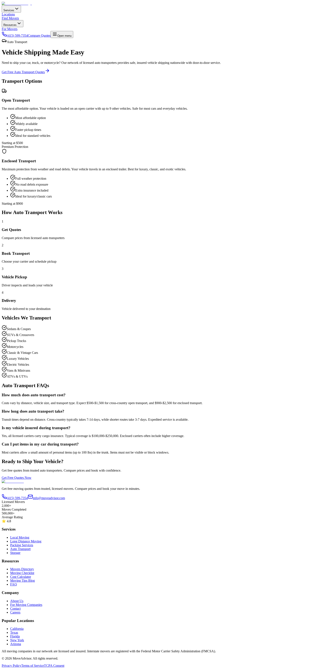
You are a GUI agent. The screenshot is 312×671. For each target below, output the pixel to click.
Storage (15, 553)
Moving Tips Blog (22, 580)
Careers (15, 612)
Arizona (15, 644)
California (17, 628)
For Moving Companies (26, 605)
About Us (16, 601)
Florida (15, 636)
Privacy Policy (11, 665)
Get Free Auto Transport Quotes (23, 72)
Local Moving (19, 537)
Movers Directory (22, 569)
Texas (14, 632)
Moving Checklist (22, 573)
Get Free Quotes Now (16, 477)
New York (17, 640)
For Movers (9, 29)
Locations (8, 14)
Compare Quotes (39, 35)
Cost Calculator (20, 577)
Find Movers (10, 18)
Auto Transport (20, 549)
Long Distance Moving (25, 541)
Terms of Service (32, 665)
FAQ (13, 584)
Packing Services (21, 545)
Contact (15, 608)
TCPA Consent (54, 665)
